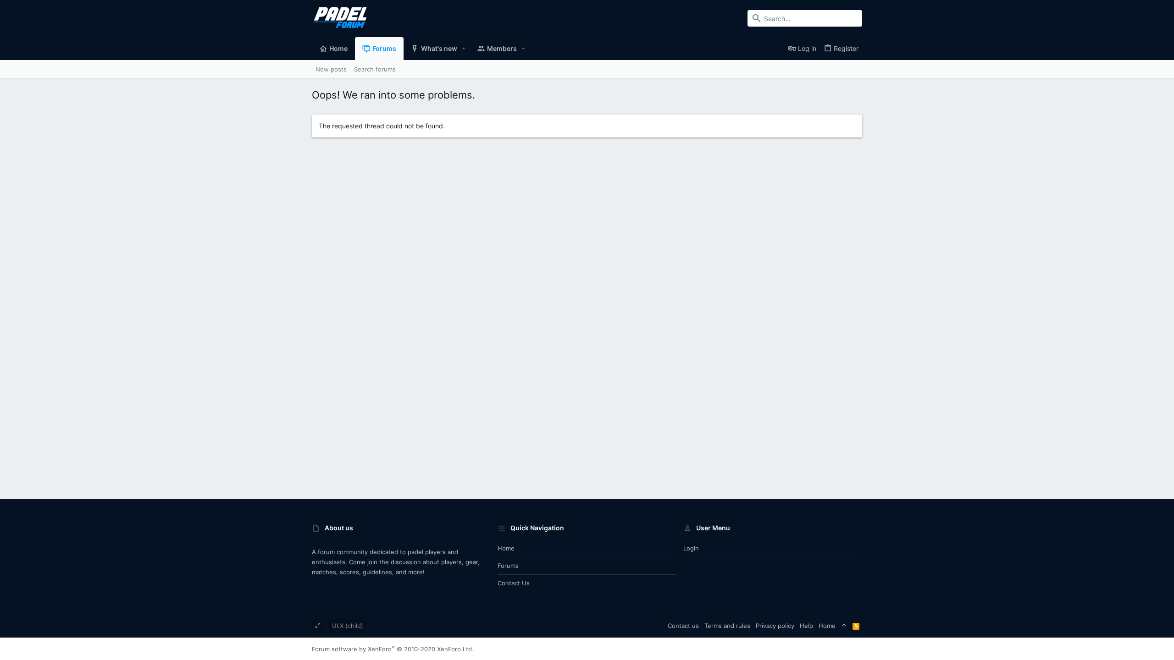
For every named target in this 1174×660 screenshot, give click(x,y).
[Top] (844, 625)
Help (806, 625)
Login (691, 548)
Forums (508, 565)
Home (506, 548)
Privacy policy (775, 625)
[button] (464, 48)
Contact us (514, 583)
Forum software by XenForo (393, 649)
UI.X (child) (347, 625)
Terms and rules (727, 625)
